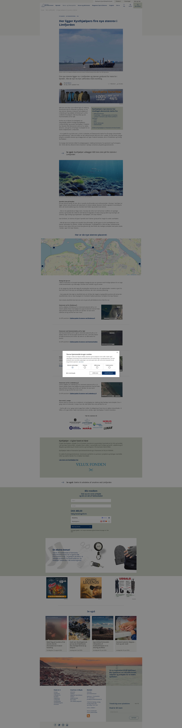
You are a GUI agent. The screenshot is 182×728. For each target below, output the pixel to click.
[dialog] (91, 364)
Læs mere (81, 362)
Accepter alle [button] (109, 373)
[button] (70, 373)
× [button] (117, 352)
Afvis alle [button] (95, 373)
